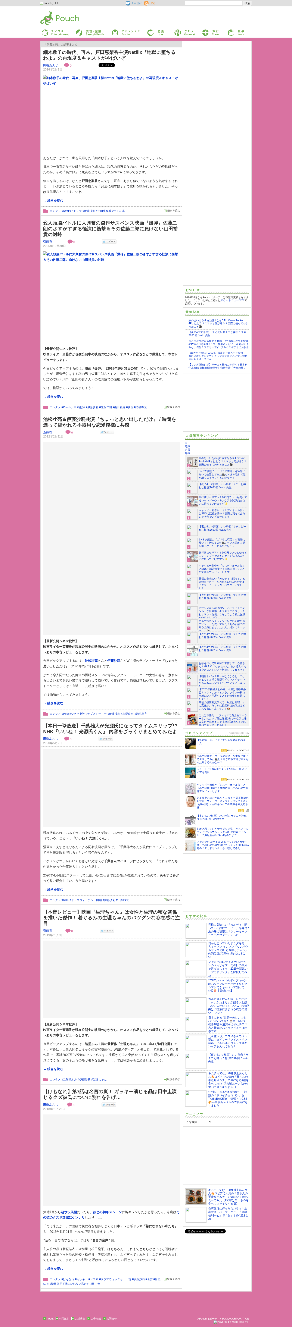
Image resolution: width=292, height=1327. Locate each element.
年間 (187, 453)
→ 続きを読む (53, 200)
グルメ (178, 30)
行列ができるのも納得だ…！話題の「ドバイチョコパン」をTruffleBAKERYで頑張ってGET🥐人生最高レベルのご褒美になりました (228, 1098)
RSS (146, 2)
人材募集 (80, 1318)
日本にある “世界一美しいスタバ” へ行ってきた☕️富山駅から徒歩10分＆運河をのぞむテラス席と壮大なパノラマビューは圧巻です (227, 1024)
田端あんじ (50, 65)
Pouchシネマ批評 (74, 407)
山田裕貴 (119, 407)
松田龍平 (56, 1283)
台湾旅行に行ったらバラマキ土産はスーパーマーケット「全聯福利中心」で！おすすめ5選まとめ (228, 1213)
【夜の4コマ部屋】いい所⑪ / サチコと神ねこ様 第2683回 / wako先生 (222, 486)
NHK (66, 900)
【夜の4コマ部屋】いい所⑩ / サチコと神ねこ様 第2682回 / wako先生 (222, 636)
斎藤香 (47, 241)
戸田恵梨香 (104, 211)
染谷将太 (141, 407)
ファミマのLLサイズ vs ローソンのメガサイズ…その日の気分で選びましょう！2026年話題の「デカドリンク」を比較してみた (228, 968)
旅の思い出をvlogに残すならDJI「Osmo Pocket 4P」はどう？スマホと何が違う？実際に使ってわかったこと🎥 (218, 323)
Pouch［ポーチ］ (51, 11)
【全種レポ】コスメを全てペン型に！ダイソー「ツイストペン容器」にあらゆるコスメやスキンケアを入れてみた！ (227, 1041)
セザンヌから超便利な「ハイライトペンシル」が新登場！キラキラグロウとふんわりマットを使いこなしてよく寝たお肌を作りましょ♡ (222, 612)
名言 (150, 1279)
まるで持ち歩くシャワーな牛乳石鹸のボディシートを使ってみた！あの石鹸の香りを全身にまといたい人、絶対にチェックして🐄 (222, 625)
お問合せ (111, 1318)
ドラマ (77, 211)
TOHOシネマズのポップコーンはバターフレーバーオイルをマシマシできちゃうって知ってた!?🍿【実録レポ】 (227, 985)
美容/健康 (81, 30)
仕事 (230, 30)
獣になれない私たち (77, 1283)
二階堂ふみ (70, 1079)
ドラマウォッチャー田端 (86, 900)
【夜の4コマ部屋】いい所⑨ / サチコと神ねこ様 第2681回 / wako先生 (222, 649)
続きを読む (173, 210)
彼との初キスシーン (107, 1212)
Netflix (67, 211)
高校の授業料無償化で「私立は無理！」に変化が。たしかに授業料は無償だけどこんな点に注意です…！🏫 (222, 705)
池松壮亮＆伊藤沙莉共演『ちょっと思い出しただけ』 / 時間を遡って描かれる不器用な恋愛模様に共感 (109, 422)
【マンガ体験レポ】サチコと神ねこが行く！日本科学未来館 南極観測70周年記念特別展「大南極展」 (218, 366)
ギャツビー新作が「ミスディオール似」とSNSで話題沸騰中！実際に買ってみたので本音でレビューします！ (222, 513)
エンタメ (55, 211)
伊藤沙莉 (89, 211)
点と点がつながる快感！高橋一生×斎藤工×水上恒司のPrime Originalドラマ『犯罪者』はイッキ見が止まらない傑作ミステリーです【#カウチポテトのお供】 (219, 344)
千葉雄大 (123, 900)
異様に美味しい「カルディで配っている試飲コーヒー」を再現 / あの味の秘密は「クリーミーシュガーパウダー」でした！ (222, 583)
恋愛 (149, 30)
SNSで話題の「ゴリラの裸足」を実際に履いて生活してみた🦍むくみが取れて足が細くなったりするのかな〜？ (222, 474)
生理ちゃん (100, 1079)
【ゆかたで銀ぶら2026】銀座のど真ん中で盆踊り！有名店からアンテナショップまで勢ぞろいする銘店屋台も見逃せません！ (218, 356)
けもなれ (68, 1279)
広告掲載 (96, 1318)
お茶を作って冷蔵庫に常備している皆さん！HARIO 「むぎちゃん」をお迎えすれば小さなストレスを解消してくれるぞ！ (222, 666)
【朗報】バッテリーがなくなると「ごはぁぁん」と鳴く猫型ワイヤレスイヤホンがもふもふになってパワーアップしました (222, 681)
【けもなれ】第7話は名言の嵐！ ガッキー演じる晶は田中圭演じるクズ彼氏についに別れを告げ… (110, 1094)
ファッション (119, 30)
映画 (130, 407)
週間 (187, 446)
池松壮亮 (91, 660)
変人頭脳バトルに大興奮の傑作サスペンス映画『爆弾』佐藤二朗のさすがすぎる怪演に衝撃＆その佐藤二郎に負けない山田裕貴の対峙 (110, 228)
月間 (187, 449)
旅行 (204, 30)
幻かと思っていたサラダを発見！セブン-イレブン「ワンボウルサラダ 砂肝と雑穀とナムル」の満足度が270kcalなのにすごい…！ (228, 950)
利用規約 (64, 1318)
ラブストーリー (97, 713)
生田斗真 (119, 211)
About (50, 1318)
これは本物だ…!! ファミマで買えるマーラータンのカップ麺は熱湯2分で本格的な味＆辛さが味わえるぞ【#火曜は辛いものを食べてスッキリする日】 (223, 720)
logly (247, 733)
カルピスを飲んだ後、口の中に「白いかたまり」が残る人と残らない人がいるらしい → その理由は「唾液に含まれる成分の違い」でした (228, 1005)
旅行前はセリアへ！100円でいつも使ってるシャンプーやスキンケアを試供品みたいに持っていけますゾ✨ (223, 500)
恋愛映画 (128, 713)
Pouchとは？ (51, 3)
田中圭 (96, 1283)
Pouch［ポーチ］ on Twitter (133, 3)
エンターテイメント (53, 30)
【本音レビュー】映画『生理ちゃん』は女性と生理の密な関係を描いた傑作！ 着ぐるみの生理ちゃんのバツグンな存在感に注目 (111, 917)
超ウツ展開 (69, 1212)
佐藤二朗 (106, 407)
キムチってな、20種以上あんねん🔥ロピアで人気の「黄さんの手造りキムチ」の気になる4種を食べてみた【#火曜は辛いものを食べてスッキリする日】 (228, 1080)
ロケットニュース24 (232, 300)
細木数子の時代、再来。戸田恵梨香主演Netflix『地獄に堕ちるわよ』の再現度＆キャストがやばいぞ (109, 55)
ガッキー (82, 1279)
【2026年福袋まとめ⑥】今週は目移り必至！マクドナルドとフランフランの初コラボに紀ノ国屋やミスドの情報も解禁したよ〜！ (222, 694)
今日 (187, 443)
